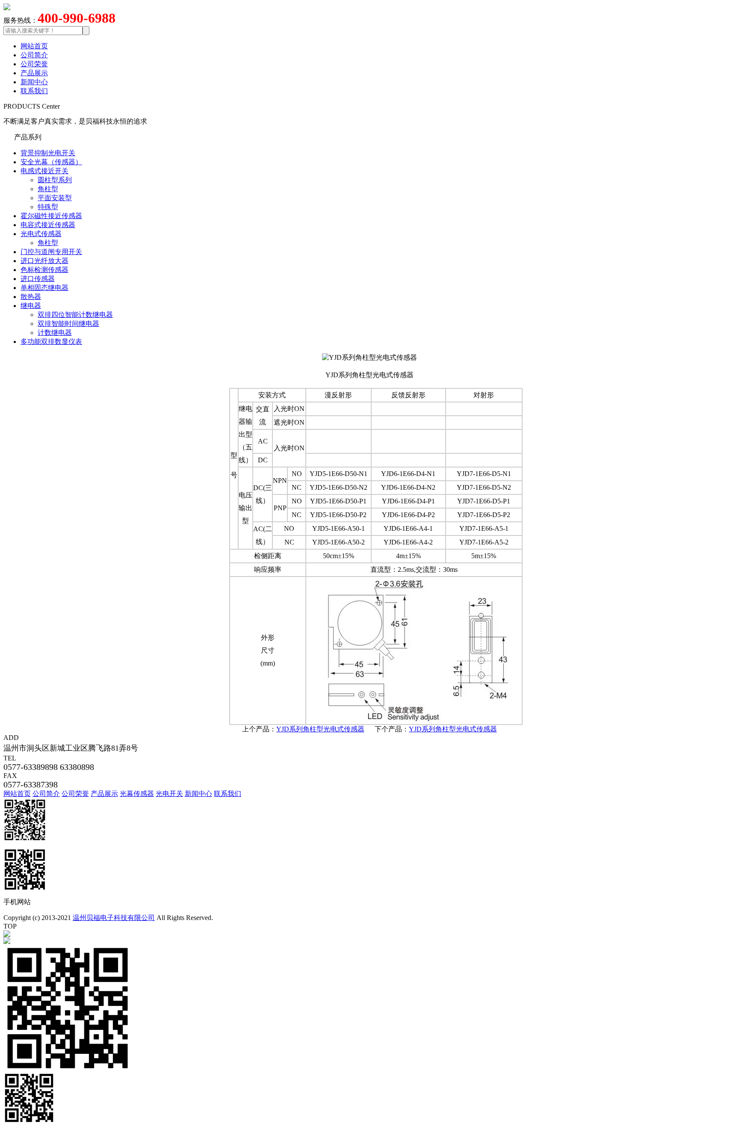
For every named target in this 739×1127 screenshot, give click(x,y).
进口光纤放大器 (44, 260)
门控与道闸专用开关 (51, 251)
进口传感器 (38, 278)
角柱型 (48, 188)
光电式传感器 (41, 233)
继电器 (31, 305)
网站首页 (34, 46)
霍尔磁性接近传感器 (51, 215)
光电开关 (169, 793)
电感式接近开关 (44, 171)
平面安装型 (55, 197)
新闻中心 (34, 82)
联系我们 (34, 91)
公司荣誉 (34, 64)
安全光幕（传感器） (51, 162)
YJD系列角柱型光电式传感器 (320, 729)
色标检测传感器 (44, 269)
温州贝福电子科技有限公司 (114, 917)
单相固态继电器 (44, 287)
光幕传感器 (137, 793)
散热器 (31, 296)
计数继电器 (55, 332)
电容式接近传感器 (48, 224)
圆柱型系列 (55, 179)
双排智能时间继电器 (68, 323)
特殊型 (48, 206)
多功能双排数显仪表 (51, 341)
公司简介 (34, 55)
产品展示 (34, 73)
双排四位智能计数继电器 (75, 314)
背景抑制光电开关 (48, 153)
